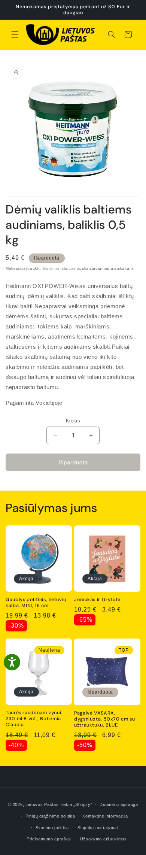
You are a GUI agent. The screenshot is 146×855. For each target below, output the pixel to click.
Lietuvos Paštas (42, 804)
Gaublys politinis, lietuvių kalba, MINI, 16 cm (36, 603)
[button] (15, 34)
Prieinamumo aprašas (49, 839)
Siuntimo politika (52, 827)
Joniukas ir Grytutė (97, 600)
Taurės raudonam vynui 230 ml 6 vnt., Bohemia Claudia (33, 719)
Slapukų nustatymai (97, 827)
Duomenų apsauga (119, 804)
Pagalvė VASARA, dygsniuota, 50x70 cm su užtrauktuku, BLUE (104, 719)
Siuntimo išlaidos (59, 268)
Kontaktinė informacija (105, 816)
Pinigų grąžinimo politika (50, 816)
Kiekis (73, 421)
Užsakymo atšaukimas (103, 839)
